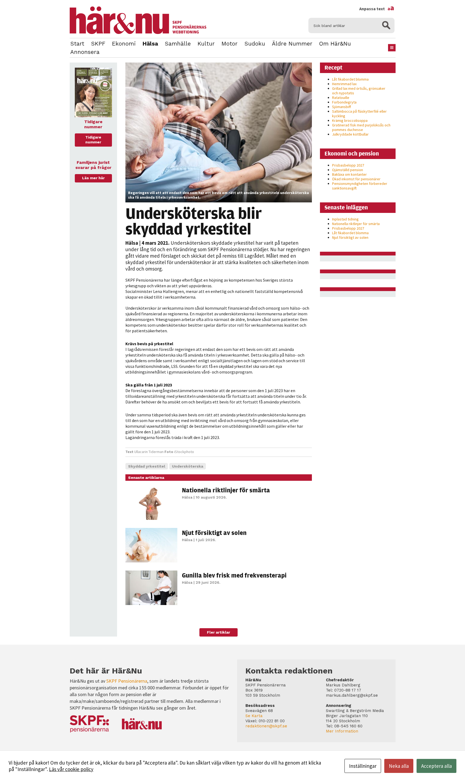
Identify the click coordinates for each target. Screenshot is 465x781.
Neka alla (399, 766)
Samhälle (178, 43)
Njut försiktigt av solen (214, 532)
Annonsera (85, 52)
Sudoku (254, 43)
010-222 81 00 (272, 720)
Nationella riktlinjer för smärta (226, 490)
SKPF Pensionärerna (126, 681)
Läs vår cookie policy (71, 769)
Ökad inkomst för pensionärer (356, 179)
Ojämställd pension (347, 169)
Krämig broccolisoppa (350, 120)
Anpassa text (376, 8)
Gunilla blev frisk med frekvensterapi (234, 575)
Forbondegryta (344, 102)
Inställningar (362, 766)
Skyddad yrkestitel (146, 466)
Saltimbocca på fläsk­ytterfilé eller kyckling (359, 113)
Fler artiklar (218, 632)
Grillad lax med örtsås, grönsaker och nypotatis (358, 90)
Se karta (254, 715)
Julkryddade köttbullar (350, 134)
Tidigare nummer (93, 139)
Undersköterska (187, 466)
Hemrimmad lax (344, 83)
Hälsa (150, 43)
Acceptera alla (436, 766)
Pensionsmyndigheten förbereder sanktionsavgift (359, 186)
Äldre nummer (292, 43)
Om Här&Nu (335, 43)
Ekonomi (124, 43)
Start (77, 43)
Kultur (206, 43)
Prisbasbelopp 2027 (348, 165)
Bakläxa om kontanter (349, 174)
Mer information (342, 731)
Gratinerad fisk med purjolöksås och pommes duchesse (361, 127)
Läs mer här (93, 178)
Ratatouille (340, 97)
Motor (229, 43)
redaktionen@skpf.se (266, 726)
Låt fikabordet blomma (350, 79)
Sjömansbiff (341, 106)
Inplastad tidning (345, 219)
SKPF (98, 43)
